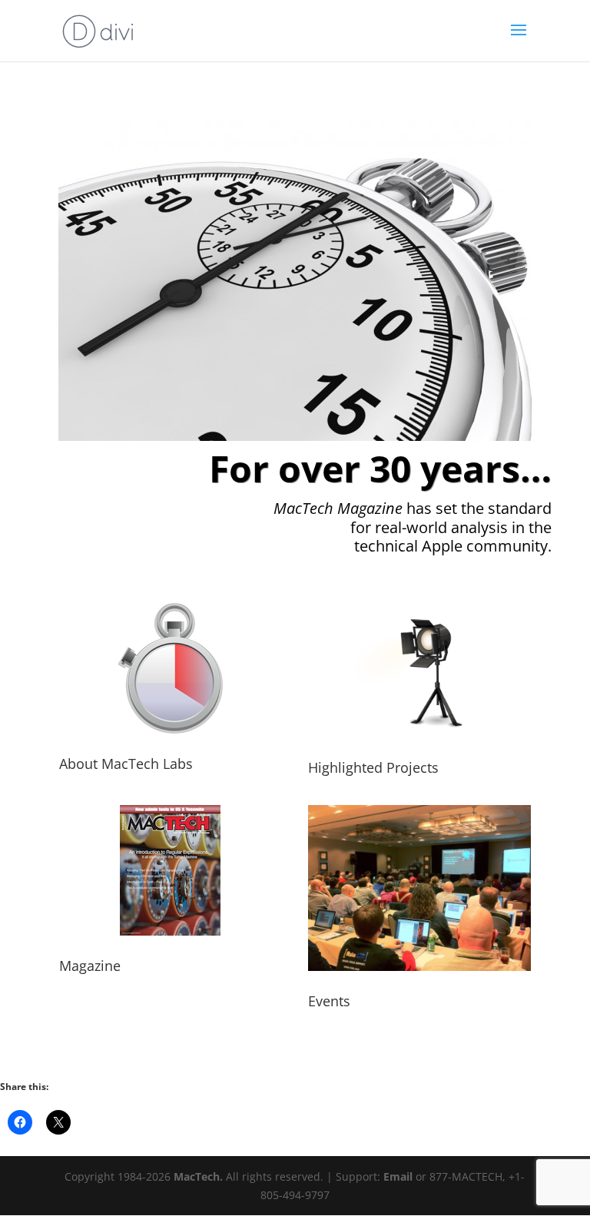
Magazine (90, 965)
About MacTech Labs (126, 763)
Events (329, 1001)
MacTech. (198, 1176)
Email (398, 1176)
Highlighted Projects (373, 767)
